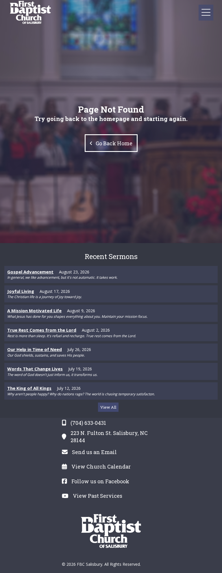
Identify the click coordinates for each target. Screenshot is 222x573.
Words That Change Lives (35, 369)
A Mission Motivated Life (34, 310)
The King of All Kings (29, 388)
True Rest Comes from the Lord (41, 330)
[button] (206, 13)
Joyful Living (20, 291)
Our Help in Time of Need (34, 349)
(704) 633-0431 (88, 422)
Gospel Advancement (30, 272)
